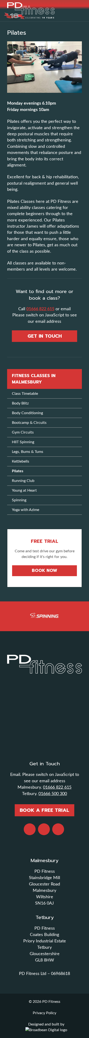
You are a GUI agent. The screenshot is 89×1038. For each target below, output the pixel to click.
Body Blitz (20, 403)
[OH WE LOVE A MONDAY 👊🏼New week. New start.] (44, 691)
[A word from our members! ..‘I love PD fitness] (44, 712)
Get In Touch (45, 336)
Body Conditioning (27, 413)
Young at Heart (24, 490)
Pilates (17, 471)
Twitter (58, 829)
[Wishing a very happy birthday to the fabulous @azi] (44, 738)
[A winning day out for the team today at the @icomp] (44, 733)
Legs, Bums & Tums (27, 452)
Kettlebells (20, 461)
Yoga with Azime (25, 510)
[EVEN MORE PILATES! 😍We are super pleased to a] (44, 743)
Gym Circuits (23, 432)
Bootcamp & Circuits (29, 423)
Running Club (23, 481)
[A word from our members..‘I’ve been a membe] (44, 696)
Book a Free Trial (44, 810)
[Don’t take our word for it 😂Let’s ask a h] (44, 717)
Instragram (44, 829)
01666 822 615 (40, 309)
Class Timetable (25, 394)
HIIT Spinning (23, 442)
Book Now (44, 570)
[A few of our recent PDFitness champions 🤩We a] (44, 748)
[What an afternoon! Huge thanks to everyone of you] (44, 727)
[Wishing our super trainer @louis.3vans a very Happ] (44, 701)
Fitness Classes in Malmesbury (34, 378)
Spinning (19, 500)
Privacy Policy (44, 1013)
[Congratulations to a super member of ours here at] (44, 722)
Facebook (30, 829)
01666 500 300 (52, 794)
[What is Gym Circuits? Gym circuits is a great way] (44, 707)
